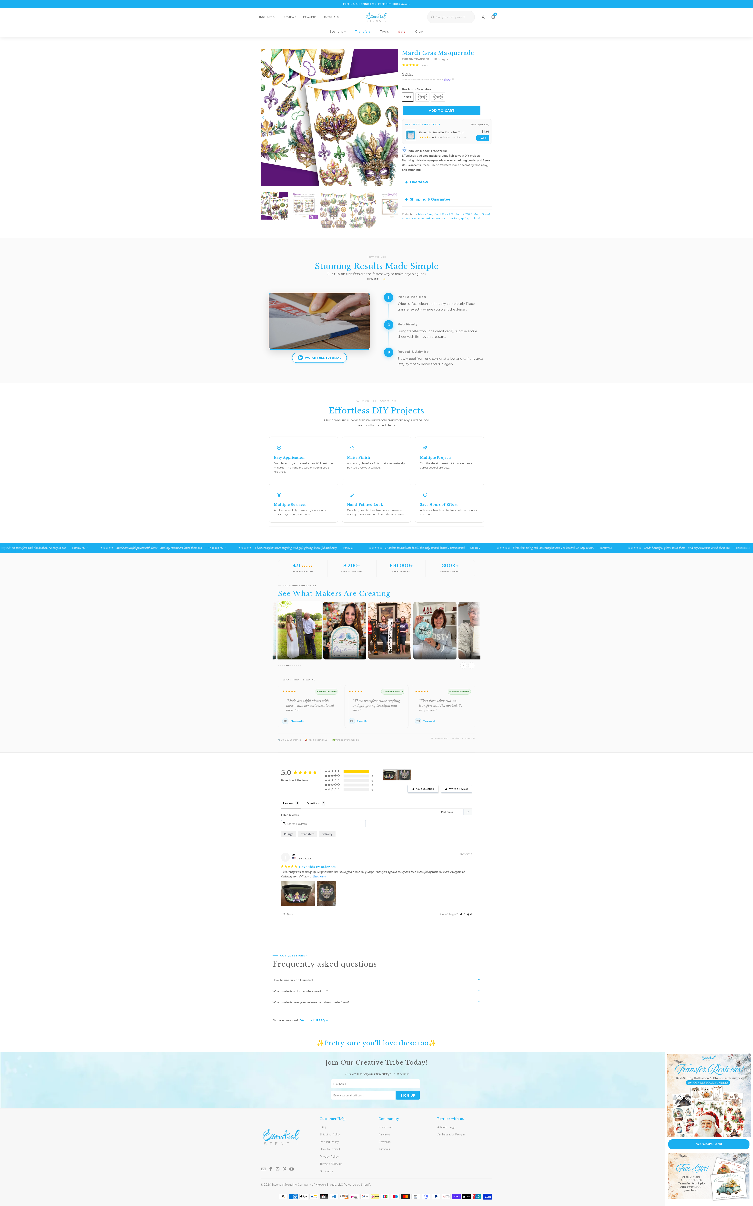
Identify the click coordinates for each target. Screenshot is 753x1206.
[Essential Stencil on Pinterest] (285, 1169)
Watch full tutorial (323, 357)
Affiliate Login (446, 1127)
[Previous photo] (463, 665)
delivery (327, 834)
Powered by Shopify (357, 1184)
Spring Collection (471, 218)
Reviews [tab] (288, 803)
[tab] (278, 665)
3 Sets (438, 97)
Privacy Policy (329, 1156)
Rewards (310, 17)
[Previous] (264, 117)
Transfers (363, 31)
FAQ (323, 1127)
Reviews (290, 17)
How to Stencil (330, 1149)
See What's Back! (709, 1144)
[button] (462, 914)
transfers (307, 834)
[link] (709, 1095)
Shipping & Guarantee (430, 199)
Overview (419, 182)
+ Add (483, 138)
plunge (288, 834)
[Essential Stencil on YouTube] (292, 1169)
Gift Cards (326, 1171)
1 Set (408, 97)
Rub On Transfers (447, 218)
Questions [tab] (313, 803)
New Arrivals (426, 218)
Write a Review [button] (458, 789)
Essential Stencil (282, 1184)
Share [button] (289, 914)
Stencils (336, 31)
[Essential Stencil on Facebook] (271, 1169)
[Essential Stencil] (376, 17)
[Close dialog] (749, 1055)
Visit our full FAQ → (314, 1020)
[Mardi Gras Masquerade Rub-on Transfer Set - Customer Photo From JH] (390, 775)
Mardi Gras (425, 214)
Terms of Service (331, 1164)
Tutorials (331, 17)
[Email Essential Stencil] (264, 1169)
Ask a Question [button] (425, 789)
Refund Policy (329, 1142)
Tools (384, 31)
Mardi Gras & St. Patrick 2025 (453, 214)
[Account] (483, 17)
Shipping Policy (330, 1134)
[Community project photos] (376, 636)
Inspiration (268, 17)
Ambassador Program (452, 1134)
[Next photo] (471, 665)
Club (419, 31)
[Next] (395, 117)
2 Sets (422, 97)
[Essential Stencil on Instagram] (278, 1169)
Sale (402, 31)
